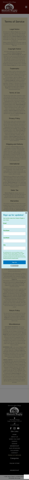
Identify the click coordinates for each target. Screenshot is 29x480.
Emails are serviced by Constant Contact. (10, 258)
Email (4, 223)
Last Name (6, 237)
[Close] (26, 213)
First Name (6, 230)
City (4, 245)
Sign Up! (14, 262)
